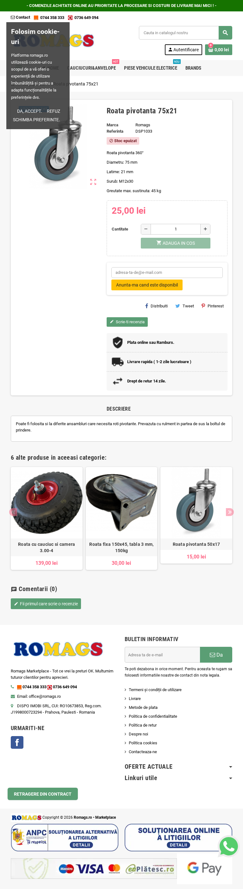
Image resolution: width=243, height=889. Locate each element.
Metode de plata (143, 707)
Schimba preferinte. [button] (36, 119)
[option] (46, 518)
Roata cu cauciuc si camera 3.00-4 (46, 547)
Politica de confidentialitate (153, 716)
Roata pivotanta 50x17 (196, 544)
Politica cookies (143, 743)
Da (219, 655)
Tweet (188, 306)
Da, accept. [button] (29, 111)
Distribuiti (159, 306)
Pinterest (216, 306)
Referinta (115, 131)
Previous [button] (13, 512)
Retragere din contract (43, 794)
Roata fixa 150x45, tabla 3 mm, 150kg (121, 547)
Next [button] (230, 512)
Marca (112, 125)
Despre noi (138, 734)
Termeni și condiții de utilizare (155, 689)
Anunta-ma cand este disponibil (147, 284)
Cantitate (120, 229)
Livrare (135, 698)
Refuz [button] (53, 111)
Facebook (17, 742)
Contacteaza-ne (143, 751)
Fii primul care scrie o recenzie (46, 603)
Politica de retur (143, 725)
